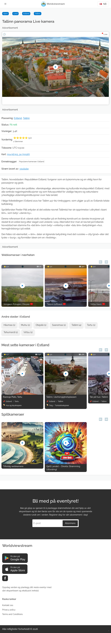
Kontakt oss (7, 605)
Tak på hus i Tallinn (99, 397)
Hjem (5, 14)
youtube (24, 168)
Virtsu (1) (28, 332)
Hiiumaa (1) (9, 325)
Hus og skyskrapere (14, 405)
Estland (26, 14)
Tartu (17, 401)
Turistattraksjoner (62, 405)
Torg (51, 405)
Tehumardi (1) (11, 332)
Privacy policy (8, 610)
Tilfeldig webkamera (13, 466)
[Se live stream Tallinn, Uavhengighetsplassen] (66, 393)
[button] (100, 261)
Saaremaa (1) (59, 325)
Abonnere (70, 523)
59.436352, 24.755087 (18, 154)
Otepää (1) (41, 325)
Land (15, 14)
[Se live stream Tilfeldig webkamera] (22, 463)
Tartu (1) (91, 325)
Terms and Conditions (12, 614)
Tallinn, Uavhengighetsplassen (61, 397)
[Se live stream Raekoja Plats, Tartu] (22, 393)
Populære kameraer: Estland (31, 161)
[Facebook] (5, 578)
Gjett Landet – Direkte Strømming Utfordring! (63, 468)
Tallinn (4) (76, 325)
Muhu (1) (25, 325)
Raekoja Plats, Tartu (12, 397)
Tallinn (37, 14)
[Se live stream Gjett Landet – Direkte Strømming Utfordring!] (66, 463)
